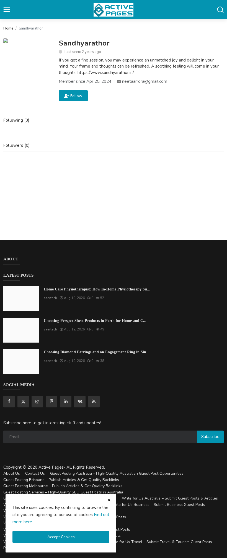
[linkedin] (65, 401)
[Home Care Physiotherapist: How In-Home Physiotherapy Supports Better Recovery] (21, 298)
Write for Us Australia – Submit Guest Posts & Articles (170, 498)
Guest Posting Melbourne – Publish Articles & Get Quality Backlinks (62, 485)
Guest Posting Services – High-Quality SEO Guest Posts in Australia (63, 492)
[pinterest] (51, 401)
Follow (75, 95)
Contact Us (35, 473)
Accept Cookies (61, 537)
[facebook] (9, 401)
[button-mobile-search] (220, 10)
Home (8, 28)
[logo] (113, 10)
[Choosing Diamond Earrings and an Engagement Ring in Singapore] (21, 361)
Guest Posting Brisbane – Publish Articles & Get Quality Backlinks (61, 479)
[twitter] (23, 401)
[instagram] (37, 401)
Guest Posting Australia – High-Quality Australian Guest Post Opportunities (117, 473)
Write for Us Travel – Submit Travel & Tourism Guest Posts (160, 541)
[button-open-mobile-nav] (6, 10)
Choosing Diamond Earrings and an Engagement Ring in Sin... (96, 352)
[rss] (94, 401)
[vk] (80, 401)
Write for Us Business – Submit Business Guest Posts (158, 504)
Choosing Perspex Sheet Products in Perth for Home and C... (95, 321)
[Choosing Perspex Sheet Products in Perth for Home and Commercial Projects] (21, 330)
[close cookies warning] (109, 500)
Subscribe (210, 436)
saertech (50, 298)
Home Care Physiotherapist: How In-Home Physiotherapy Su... (97, 289)
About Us (11, 473)
